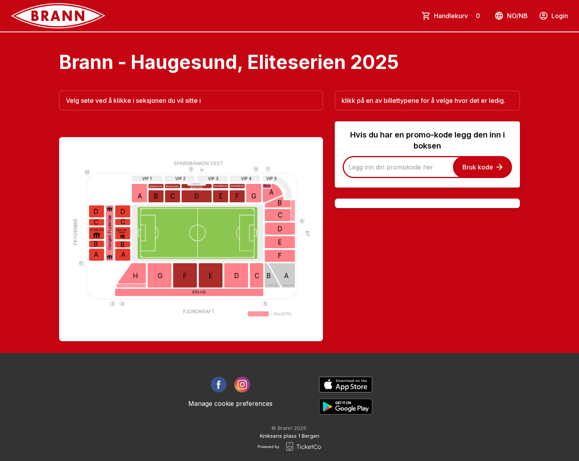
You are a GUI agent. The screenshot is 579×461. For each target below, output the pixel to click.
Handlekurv (457, 16)
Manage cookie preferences (230, 403)
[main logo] (58, 15)
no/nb (517, 16)
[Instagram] (242, 384)
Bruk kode (477, 167)
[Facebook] (218, 384)
